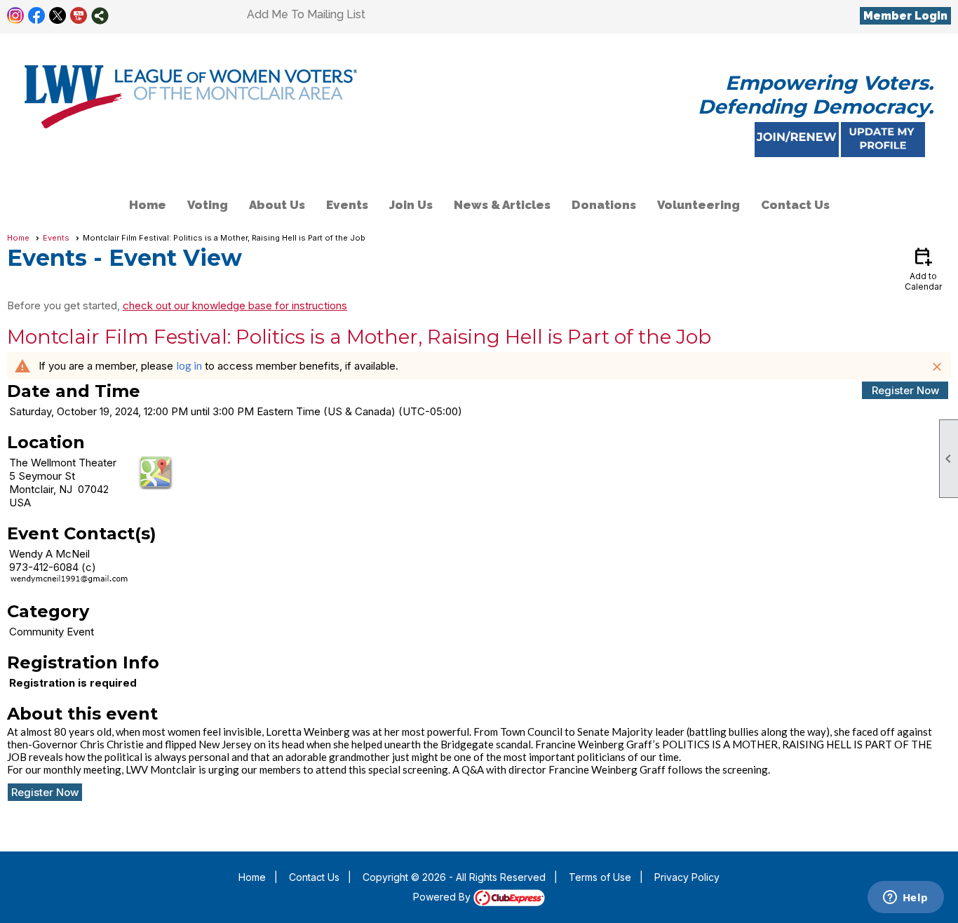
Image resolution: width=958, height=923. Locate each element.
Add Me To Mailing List (306, 14)
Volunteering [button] (698, 205)
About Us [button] (277, 205)
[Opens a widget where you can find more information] (905, 898)
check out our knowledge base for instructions (235, 305)
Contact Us (795, 205)
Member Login (905, 15)
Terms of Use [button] (600, 877)
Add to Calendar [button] (923, 268)
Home (147, 205)
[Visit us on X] (58, 16)
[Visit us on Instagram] (16, 16)
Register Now (905, 390)
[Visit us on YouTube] (79, 16)
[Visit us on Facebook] (37, 16)
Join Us (411, 205)
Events (347, 205)
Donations (604, 205)
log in (189, 365)
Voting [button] (207, 205)
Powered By (443, 897)
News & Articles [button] (502, 205)
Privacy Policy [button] (687, 877)
